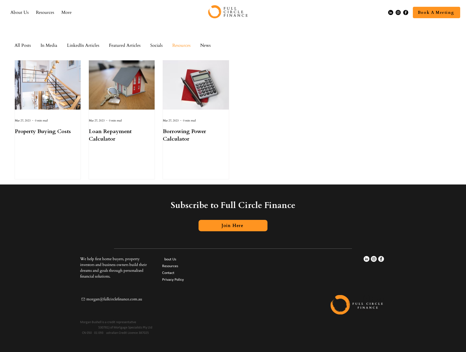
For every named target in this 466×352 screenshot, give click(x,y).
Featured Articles (125, 45)
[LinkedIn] (390, 12)
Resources (181, 45)
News (205, 45)
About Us (169, 259)
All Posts (23, 45)
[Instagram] (398, 12)
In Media (49, 45)
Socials (156, 45)
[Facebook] (405, 12)
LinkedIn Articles (83, 45)
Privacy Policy (173, 280)
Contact (168, 273)
